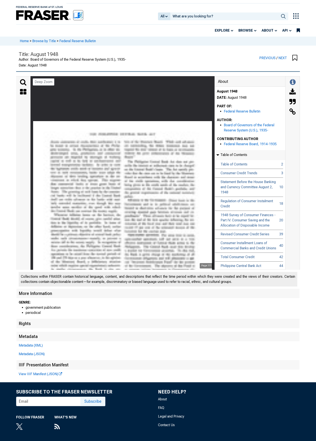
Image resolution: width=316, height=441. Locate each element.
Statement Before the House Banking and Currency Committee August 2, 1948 (248, 187)
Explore (222, 30)
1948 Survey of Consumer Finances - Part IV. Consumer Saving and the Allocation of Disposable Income (248, 220)
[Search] (23, 82)
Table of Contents (234, 164)
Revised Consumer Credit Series (245, 234)
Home (24, 41)
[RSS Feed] (65, 427)
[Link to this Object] (292, 112)
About (267, 30)
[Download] (292, 92)
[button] (294, 58)
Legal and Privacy (171, 416)
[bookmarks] (298, 30)
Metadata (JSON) (32, 354)
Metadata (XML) (31, 345)
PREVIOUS (267, 58)
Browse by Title (44, 41)
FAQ (161, 408)
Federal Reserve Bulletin (77, 41)
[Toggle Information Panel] (292, 82)
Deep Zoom (43, 82)
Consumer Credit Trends (239, 173)
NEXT (282, 58)
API (285, 30)
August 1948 (227, 91)
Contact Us (166, 425)
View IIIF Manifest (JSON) (38, 374)
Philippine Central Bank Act (241, 266)
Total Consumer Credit (238, 257)
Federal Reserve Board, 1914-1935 (250, 144)
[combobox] (224, 16)
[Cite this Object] (292, 102)
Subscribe (92, 401)
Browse (245, 30)
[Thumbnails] (23, 92)
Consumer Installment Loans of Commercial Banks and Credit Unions (248, 245)
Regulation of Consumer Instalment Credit (247, 203)
